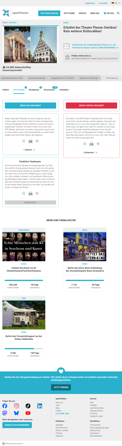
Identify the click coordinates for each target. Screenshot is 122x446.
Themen (59, 433)
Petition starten (49, 13)
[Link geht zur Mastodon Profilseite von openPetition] (4, 413)
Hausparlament (96, 411)
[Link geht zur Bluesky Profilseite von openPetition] (16, 413)
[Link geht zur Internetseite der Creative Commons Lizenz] (3, 443)
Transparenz (95, 425)
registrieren (90, 3)
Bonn (85, 230)
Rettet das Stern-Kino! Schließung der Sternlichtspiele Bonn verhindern (85, 269)
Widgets (93, 405)
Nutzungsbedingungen (99, 428)
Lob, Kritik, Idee (62, 413)
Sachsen (12, 22)
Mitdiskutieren (30, 202)
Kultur (66, 22)
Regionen (60, 436)
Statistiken (64, 90)
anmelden (103, 3)
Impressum (94, 433)
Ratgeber (59, 425)
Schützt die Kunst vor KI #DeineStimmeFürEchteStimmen (24, 269)
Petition (5, 90)
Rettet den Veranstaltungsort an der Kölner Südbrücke (23, 337)
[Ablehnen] (37, 141)
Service (82, 13)
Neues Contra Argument (91, 105)
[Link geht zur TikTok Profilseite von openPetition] (28, 406)
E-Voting (93, 413)
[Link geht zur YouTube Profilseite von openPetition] (28, 413)
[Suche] (118, 13)
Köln (24, 298)
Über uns (59, 402)
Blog (57, 408)
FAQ (91, 402)
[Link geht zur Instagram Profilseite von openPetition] (16, 406)
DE (115, 3)
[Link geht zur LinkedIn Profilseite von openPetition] (39, 406)
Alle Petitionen (62, 428)
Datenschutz (95, 430)
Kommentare (49, 89)
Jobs (58, 405)
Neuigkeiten (34, 89)
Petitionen (69, 13)
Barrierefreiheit (96, 436)
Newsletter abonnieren (17, 425)
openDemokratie (97, 408)
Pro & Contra (18, 89)
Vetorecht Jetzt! (96, 416)
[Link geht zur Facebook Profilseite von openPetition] (4, 406)
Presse (58, 411)
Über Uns (94, 13)
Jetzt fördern (61, 387)
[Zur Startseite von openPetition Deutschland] (15, 13)
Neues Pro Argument (30, 105)
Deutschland (24, 230)
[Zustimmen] (24, 141)
